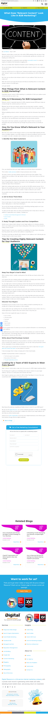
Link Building (7, 651)
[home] (4, 4)
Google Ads (6, 655)
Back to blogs (8, 420)
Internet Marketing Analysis (34, 640)
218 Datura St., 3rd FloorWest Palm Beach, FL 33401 (12, 695)
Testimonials (29, 666)
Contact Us (29, 670)
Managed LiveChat (8, 644)
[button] (46, 4)
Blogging (5, 662)
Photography (7, 665)
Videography (6, 669)
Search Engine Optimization (11, 633)
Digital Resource (13, 409)
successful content (32, 60)
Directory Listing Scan (32, 644)
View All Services (8, 673)
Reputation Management (10, 647)
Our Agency (29, 659)
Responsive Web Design (10, 629)
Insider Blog (29, 629)
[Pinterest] (1, 328)
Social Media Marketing (9, 637)
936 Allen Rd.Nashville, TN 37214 (12, 704)
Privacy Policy (37, 710)
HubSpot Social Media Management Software (15, 214)
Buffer (5, 218)
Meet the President (31, 662)
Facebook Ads (7, 640)
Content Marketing (8, 658)
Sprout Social (7, 216)
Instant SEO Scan (31, 637)
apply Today (24, 591)
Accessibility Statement (30, 710)
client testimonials (13, 415)
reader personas (12, 172)
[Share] (1, 330)
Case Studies (29, 633)
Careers (28, 655)
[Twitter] (1, 325)
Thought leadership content (11, 359)
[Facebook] (1, 323)
